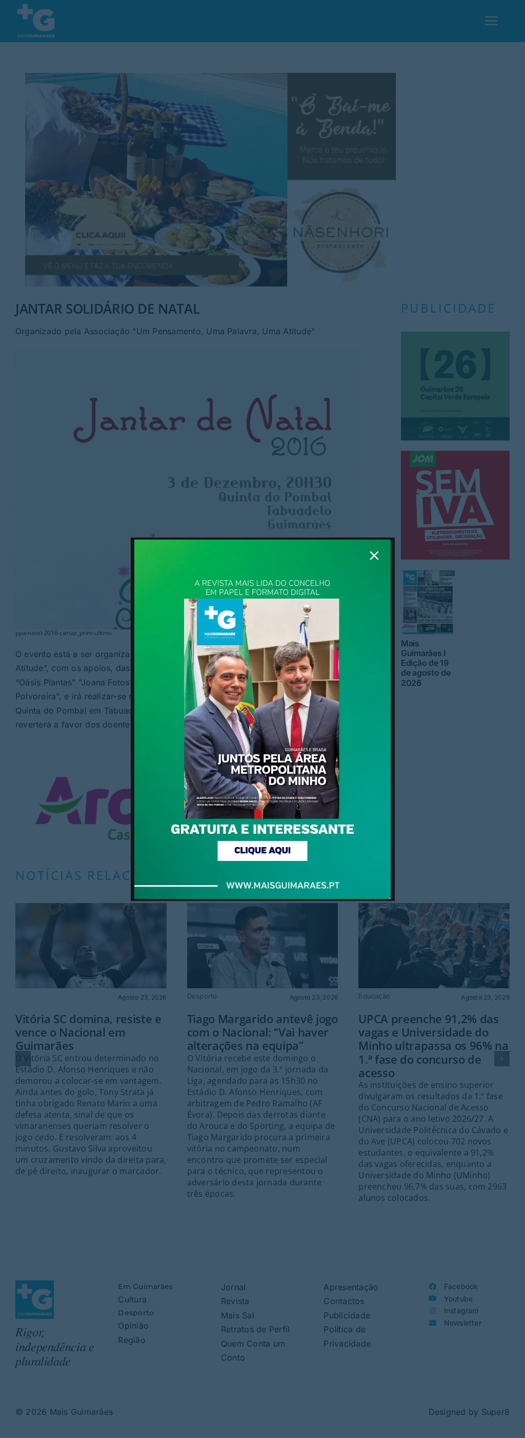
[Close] (374, 555)
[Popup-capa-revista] (262, 544)
